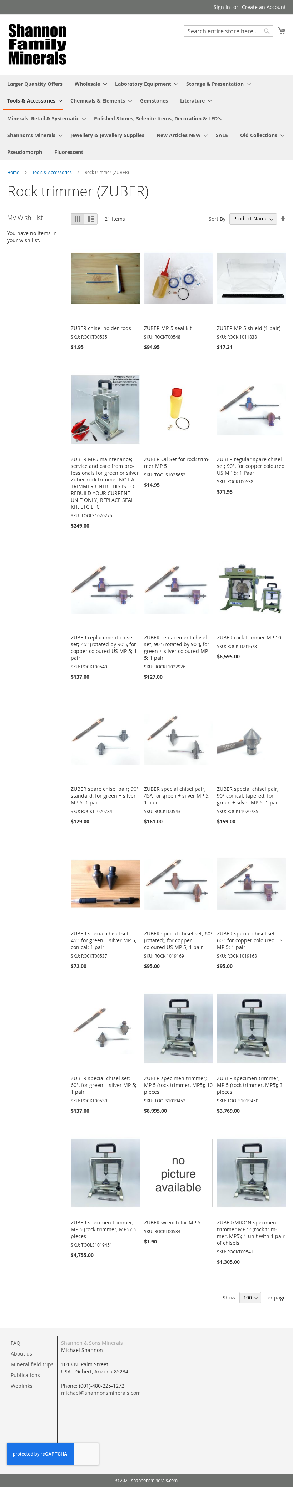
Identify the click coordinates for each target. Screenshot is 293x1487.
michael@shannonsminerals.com (101, 1392)
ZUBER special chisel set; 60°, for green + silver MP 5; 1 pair (103, 1085)
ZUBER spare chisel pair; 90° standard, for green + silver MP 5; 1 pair (105, 795)
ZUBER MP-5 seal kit (168, 328)
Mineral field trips (32, 1364)
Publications (25, 1375)
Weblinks (22, 1385)
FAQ (15, 1342)
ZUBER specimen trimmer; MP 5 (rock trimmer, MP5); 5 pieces (103, 1229)
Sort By (217, 218)
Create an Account (264, 7)
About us (21, 1353)
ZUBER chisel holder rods (101, 328)
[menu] (146, 117)
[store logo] (37, 44)
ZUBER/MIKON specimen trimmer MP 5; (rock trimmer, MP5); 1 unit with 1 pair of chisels (251, 1232)
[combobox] (228, 31)
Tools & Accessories (52, 172)
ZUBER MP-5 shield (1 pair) (248, 328)
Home (13, 172)
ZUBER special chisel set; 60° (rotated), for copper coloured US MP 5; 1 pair (178, 940)
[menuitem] (35, 83)
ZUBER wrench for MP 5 (172, 1222)
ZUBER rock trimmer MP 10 (249, 637)
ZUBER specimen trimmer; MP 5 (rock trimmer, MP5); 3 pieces (250, 1085)
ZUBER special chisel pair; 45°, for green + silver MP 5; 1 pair (177, 795)
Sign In (222, 7)
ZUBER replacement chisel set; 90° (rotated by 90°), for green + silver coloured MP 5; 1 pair (176, 647)
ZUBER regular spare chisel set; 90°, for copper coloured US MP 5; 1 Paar (251, 466)
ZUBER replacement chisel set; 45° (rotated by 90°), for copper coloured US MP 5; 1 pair (104, 647)
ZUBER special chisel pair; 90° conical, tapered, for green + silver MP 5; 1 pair (248, 795)
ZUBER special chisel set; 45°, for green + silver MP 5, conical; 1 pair (103, 940)
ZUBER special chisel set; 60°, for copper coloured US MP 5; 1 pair (250, 940)
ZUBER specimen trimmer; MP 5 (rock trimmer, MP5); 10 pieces (178, 1085)
